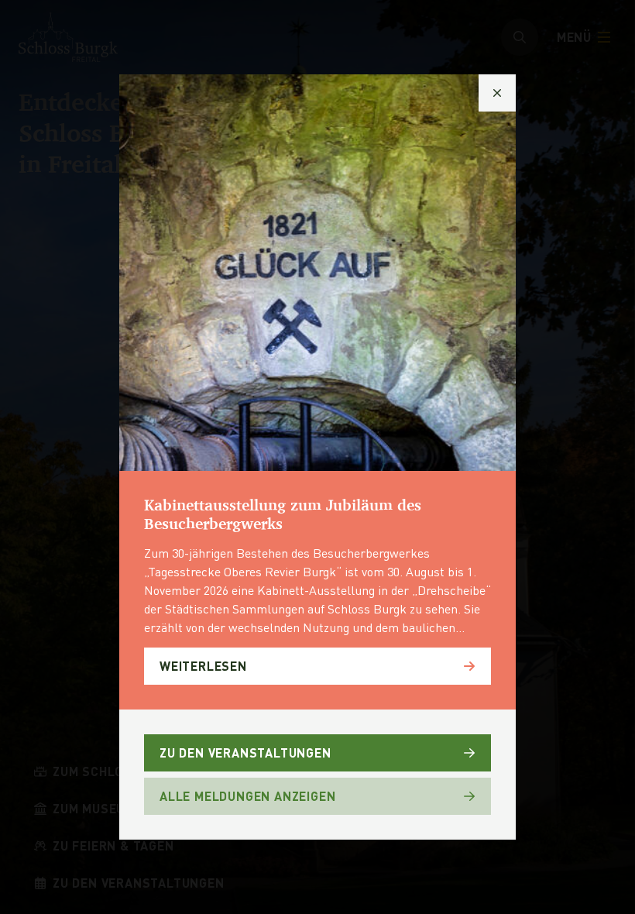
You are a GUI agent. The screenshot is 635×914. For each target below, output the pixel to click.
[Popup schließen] (497, 93)
